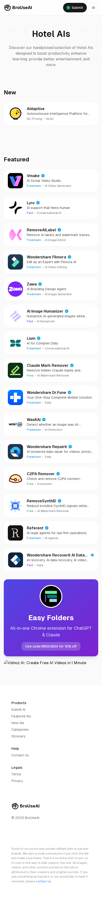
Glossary (18, 736)
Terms (16, 774)
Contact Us (20, 755)
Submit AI (18, 709)
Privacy (17, 781)
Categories (20, 729)
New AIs (17, 723)
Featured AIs (21, 716)
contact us (43, 881)
